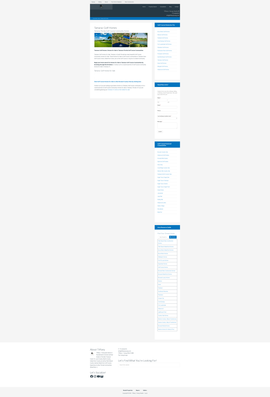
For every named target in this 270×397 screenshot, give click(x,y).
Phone (159, 110)
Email (159, 105)
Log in (145, 393)
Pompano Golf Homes (163, 53)
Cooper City (161, 298)
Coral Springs (161, 301)
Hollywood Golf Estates (163, 155)
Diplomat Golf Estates (163, 161)
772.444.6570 (175, 13)
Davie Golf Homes (162, 63)
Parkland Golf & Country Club (165, 174)
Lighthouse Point (162, 312)
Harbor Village (161, 206)
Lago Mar (160, 196)
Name (159, 97)
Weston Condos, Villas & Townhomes (167, 319)
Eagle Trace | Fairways (163, 180)
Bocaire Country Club (163, 152)
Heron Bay (160, 164)
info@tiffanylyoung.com (172, 15)
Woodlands (160, 209)
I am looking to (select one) (164, 116)
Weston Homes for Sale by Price (166, 329)
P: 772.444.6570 (122, 349)
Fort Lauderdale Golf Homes (164, 44)
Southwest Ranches (163, 291)
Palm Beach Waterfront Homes (166, 246)
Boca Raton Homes (163, 253)
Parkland (160, 288)
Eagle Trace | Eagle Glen (163, 177)
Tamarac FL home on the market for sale (119, 89)
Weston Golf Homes (162, 34)
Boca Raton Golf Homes (164, 31)
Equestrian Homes (162, 264)
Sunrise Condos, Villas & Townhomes (167, 322)
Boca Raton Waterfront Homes (165, 250)
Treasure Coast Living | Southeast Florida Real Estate (101, 7)
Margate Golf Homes (163, 66)
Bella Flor (160, 212)
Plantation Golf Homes (163, 47)
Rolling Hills (160, 199)
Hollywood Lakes (162, 202)
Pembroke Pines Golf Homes (165, 50)
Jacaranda (160, 193)
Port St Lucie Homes (163, 260)
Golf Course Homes (163, 267)
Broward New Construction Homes (166, 270)
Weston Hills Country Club (164, 171)
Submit (160, 131)
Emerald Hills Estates (163, 158)
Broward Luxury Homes (164, 277)
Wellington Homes (162, 257)
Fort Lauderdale (162, 305)
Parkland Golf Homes (163, 38)
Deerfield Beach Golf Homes (165, 57)
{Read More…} (94, 367)
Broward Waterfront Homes (165, 274)
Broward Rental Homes (164, 326)
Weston (160, 281)
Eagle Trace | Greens (163, 183)
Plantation (160, 295)
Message (160, 121)
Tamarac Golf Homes (163, 60)
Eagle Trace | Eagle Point (164, 187)
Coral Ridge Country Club (164, 168)
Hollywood (160, 308)
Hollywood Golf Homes (163, 69)
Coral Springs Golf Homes (164, 41)
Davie (159, 284)
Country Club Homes (163, 315)
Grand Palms (161, 190)
